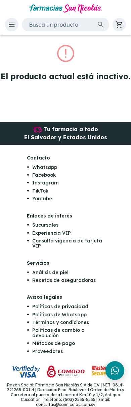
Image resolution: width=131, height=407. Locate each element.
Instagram (45, 183)
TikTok (40, 191)
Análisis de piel (50, 272)
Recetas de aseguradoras (64, 280)
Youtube (42, 199)
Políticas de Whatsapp (59, 315)
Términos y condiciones (60, 322)
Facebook (44, 175)
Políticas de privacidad (60, 306)
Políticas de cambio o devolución (58, 332)
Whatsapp (44, 167)
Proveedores (47, 351)
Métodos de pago (53, 343)
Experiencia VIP (51, 233)
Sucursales (45, 225)
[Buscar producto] (100, 24)
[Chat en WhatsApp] (114, 370)
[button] (11, 24)
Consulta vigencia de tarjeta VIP (67, 243)
